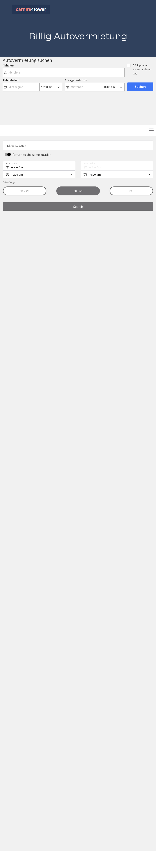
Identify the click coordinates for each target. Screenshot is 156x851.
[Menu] (151, 130)
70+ (131, 191)
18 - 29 (24, 191)
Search (78, 207)
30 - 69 (78, 191)
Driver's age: (9, 182)
